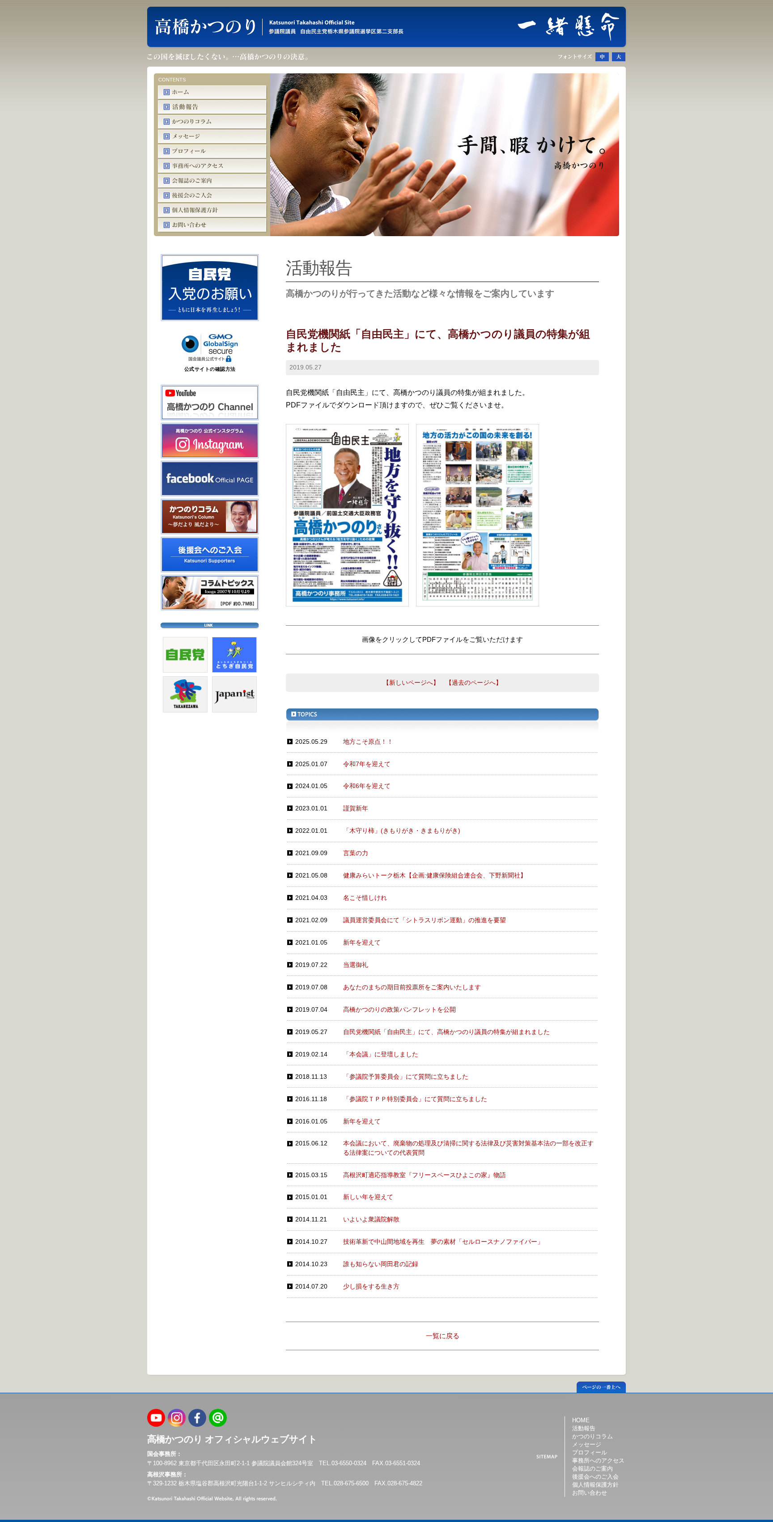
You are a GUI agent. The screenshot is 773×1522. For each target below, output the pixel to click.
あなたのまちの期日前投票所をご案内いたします (412, 987)
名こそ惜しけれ (365, 897)
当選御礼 (355, 964)
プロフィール (589, 1452)
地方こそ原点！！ (368, 741)
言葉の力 (355, 852)
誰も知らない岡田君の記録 (380, 1264)
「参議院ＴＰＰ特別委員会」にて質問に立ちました (415, 1098)
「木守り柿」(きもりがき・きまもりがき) (401, 830)
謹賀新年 (355, 808)
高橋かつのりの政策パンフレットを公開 (399, 1009)
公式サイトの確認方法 (210, 369)
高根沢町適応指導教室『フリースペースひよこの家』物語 (424, 1175)
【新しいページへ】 (411, 682)
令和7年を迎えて (367, 763)
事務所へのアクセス (598, 1460)
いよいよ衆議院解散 (371, 1219)
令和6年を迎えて (367, 785)
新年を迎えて (362, 942)
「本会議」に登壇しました (380, 1054)
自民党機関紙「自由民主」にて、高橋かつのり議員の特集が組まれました (446, 1031)
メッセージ (586, 1444)
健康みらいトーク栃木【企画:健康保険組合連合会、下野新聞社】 (435, 875)
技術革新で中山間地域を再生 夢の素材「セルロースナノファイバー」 (443, 1241)
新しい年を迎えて (368, 1196)
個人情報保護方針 (595, 1484)
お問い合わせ (589, 1492)
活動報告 (583, 1427)
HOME (581, 1419)
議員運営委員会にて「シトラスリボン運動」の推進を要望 (424, 920)
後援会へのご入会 (595, 1476)
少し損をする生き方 (371, 1286)
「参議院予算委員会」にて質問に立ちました (405, 1076)
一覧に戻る (442, 1336)
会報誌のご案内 (592, 1468)
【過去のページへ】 (474, 682)
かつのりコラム (592, 1436)
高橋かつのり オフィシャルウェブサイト (232, 1439)
